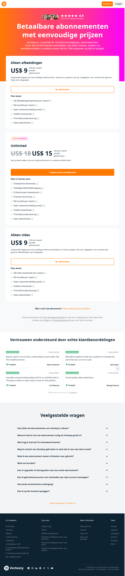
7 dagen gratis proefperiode (62, 172)
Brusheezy (9, 526)
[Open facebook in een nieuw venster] (29, 568)
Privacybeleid (99, 569)
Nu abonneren (62, 89)
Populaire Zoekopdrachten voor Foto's (53, 543)
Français (112, 540)
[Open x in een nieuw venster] (48, 568)
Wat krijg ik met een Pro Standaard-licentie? (37, 442)
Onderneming (59, 320)
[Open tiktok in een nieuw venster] (44, 568)
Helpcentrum (84, 526)
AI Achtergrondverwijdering (16, 553)
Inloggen (118, 4)
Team (46, 320)
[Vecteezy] (3, 3)
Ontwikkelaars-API (12, 544)
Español (112, 530)
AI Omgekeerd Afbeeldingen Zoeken (14, 548)
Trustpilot (73, 392)
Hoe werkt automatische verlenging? (34, 484)
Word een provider (83, 538)
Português (113, 533)
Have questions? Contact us (61, 503)
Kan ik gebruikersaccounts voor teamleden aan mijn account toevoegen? (52, 477)
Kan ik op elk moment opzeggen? (32, 491)
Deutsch (112, 537)
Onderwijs (9, 540)
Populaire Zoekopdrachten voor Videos (53, 549)
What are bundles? (25, 463)
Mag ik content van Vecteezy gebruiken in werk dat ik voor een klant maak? (53, 449)
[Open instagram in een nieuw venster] (32, 568)
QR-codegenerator (13, 557)
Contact (82, 530)
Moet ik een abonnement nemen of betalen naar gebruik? (44, 456)
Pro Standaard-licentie (54, 317)
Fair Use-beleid (111, 569)
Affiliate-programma (49, 533)
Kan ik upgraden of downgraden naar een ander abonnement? (47, 470)
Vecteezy (9, 530)
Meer (111, 544)
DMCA (43, 530)
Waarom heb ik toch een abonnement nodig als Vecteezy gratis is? (48, 435)
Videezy (8, 533)
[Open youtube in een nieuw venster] (52, 568)
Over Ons (82, 533)
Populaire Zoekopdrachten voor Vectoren (53, 538)
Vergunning (45, 526)
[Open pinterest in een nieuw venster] (40, 568)
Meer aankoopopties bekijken (76, 308)
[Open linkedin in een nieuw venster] (36, 568)
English (112, 526)
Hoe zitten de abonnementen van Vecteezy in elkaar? (42, 428)
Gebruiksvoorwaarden (84, 569)
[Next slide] (117, 368)
